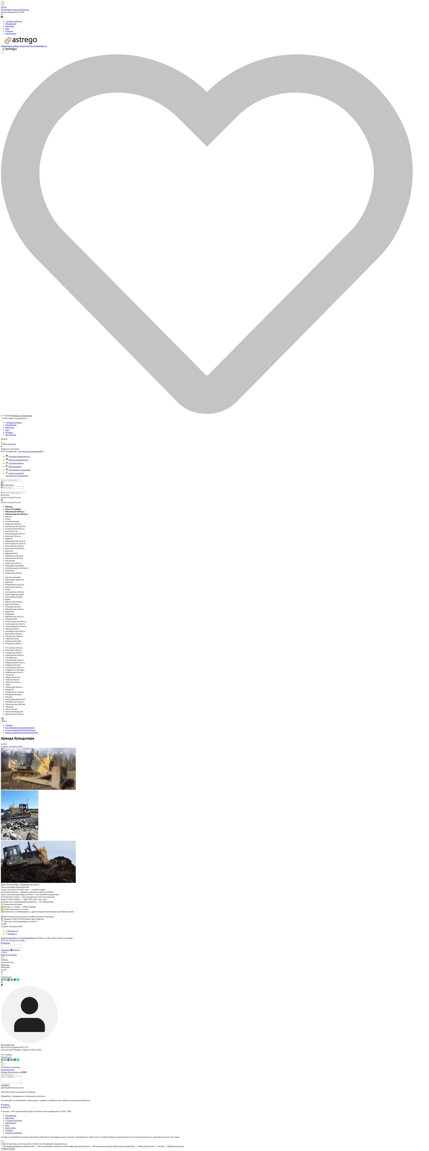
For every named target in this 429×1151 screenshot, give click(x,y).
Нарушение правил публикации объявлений (115, 1146)
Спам (162, 1146)
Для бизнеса (10, 33)
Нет (5, 7)
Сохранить (5, 950)
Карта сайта (10, 1128)
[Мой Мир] (14, 979)
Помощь (9, 31)
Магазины (9, 26)
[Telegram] (5, 979)
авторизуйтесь (28, 938)
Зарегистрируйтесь (9, 938)
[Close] (2, 4)
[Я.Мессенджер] (18, 979)
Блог (7, 28)
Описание (16, 9)
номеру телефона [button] (108, 1137)
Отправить (5, 1085)
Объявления (10, 24)
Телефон (13, 955)
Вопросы (25, 9)
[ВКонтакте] (8, 979)
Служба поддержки (13, 1133)
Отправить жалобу (8, 1149)
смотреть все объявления (16, 476)
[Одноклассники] (11, 979)
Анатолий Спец (7, 1045)
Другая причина (177, 1146)
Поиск (4, 721)
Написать (5, 955)
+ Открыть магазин (13, 21)
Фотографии (6, 9)
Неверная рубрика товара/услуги (20, 1146)
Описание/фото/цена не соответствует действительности (65, 1146)
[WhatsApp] (2, 979)
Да (2, 7)
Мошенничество (147, 1146)
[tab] (11, 931)
